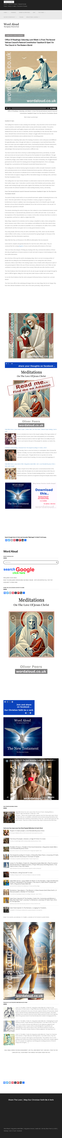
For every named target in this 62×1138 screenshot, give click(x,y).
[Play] (7, 108)
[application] (31, 108)
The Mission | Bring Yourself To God (13, 4)
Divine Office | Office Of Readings (14, 35)
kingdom (21, 246)
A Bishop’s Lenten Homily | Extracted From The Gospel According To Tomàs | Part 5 (26, 447)
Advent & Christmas (24, 12)
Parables (13, 12)
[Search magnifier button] (57, 562)
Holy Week (41, 12)
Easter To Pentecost (9, 17)
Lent (34, 12)
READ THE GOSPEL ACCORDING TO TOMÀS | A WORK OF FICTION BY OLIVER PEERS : (26, 917)
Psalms (21, 17)
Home (5, 12)
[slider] (54, 108)
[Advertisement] (31, 298)
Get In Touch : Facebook (15, 1131)
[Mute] (51, 108)
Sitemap (6, 1131)
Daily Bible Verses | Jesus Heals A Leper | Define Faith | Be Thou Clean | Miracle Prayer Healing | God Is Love (31, 430)
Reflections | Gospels (32, 17)
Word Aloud (7, 1128)
